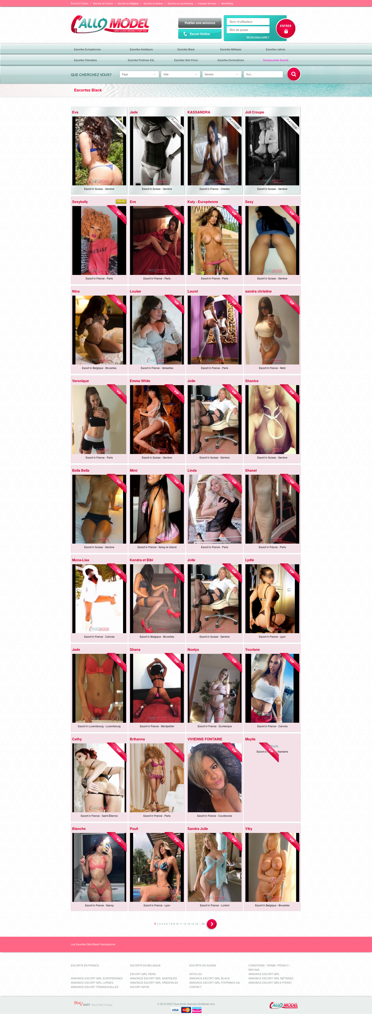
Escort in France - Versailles (157, 368)
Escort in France (79, 3)
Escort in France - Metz (272, 368)
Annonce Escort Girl (264, 974)
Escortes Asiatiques (141, 49)
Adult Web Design (102, 1004)
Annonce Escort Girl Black (209, 978)
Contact (195, 987)
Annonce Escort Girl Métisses (270, 978)
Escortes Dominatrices (231, 60)
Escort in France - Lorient (214, 905)
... (200, 924)
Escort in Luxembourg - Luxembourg (99, 726)
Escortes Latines (275, 49)
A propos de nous (207, 3)
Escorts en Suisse (153, 3)
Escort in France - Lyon (272, 636)
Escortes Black (186, 49)
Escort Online (200, 34)
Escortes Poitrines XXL (141, 60)
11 (181, 924)
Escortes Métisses (230, 49)
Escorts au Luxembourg (180, 3)
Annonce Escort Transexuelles (94, 987)
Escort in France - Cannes (99, 636)
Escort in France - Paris (99, 278)
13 (188, 924)
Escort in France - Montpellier (157, 726)
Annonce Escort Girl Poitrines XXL (214, 982)
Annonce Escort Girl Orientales (154, 982)
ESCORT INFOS (139, 987)
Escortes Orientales (85, 60)
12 (184, 924)
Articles (195, 974)
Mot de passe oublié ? (257, 37)
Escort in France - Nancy (99, 905)
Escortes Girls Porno (186, 60)
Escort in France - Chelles (215, 189)
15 (196, 924)
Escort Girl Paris (143, 974)
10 (177, 924)
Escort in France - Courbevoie (214, 815)
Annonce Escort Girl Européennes (97, 978)
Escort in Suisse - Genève (99, 189)
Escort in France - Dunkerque (215, 726)
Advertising (227, 3)
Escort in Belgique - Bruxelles (99, 368)
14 (192, 924)
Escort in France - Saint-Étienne (99, 815)
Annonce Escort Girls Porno (269, 982)
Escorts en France (103, 3)
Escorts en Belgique (128, 3)
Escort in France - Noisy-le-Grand (157, 547)
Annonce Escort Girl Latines (92, 982)
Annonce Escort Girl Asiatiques (153, 978)
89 (203, 924)
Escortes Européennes (87, 49)
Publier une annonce (200, 23)
